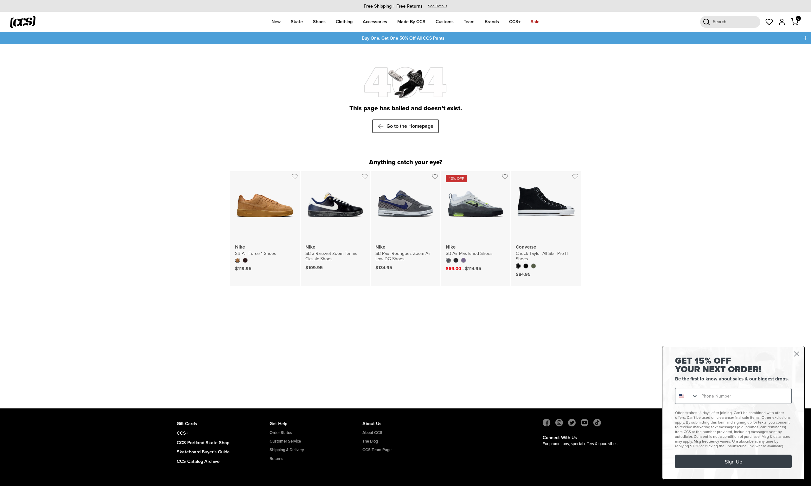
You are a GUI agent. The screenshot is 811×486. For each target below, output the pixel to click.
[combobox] (686, 396)
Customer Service (285, 441)
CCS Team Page (377, 450)
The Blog (370, 441)
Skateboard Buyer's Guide (203, 451)
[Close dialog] (796, 354)
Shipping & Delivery (287, 450)
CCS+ (514, 21)
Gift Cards (187, 423)
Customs (445, 21)
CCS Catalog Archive (198, 461)
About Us (371, 423)
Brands (492, 21)
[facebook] (546, 422)
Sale (535, 21)
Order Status (281, 433)
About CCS (372, 433)
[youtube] (584, 422)
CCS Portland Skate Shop (203, 442)
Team (469, 21)
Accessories (375, 21)
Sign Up (733, 461)
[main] (405, 226)
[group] (405, 6)
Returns (276, 459)
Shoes (319, 21)
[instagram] (559, 422)
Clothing (344, 21)
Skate (297, 21)
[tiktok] (597, 422)
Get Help (278, 423)
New (276, 21)
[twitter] (572, 422)
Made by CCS (411, 21)
